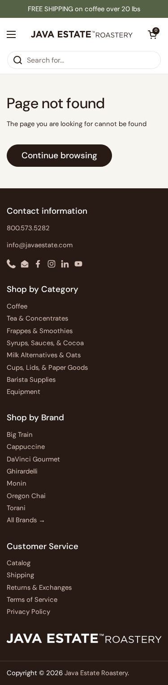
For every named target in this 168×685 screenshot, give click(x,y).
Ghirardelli (22, 471)
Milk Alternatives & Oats (44, 355)
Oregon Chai (26, 495)
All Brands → (26, 520)
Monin (16, 483)
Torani (16, 507)
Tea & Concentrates (37, 318)
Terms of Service (32, 599)
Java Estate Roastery (96, 672)
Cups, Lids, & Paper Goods (47, 367)
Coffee (17, 306)
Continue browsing (59, 155)
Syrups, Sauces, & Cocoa (45, 342)
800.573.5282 (28, 228)
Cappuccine (26, 446)
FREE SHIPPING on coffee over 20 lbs (84, 9)
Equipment (23, 391)
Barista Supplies (31, 379)
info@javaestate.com (40, 245)
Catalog (18, 562)
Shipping (20, 575)
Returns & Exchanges (39, 587)
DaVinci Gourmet (33, 459)
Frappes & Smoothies (40, 330)
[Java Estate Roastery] (82, 34)
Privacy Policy (28, 611)
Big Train (20, 434)
